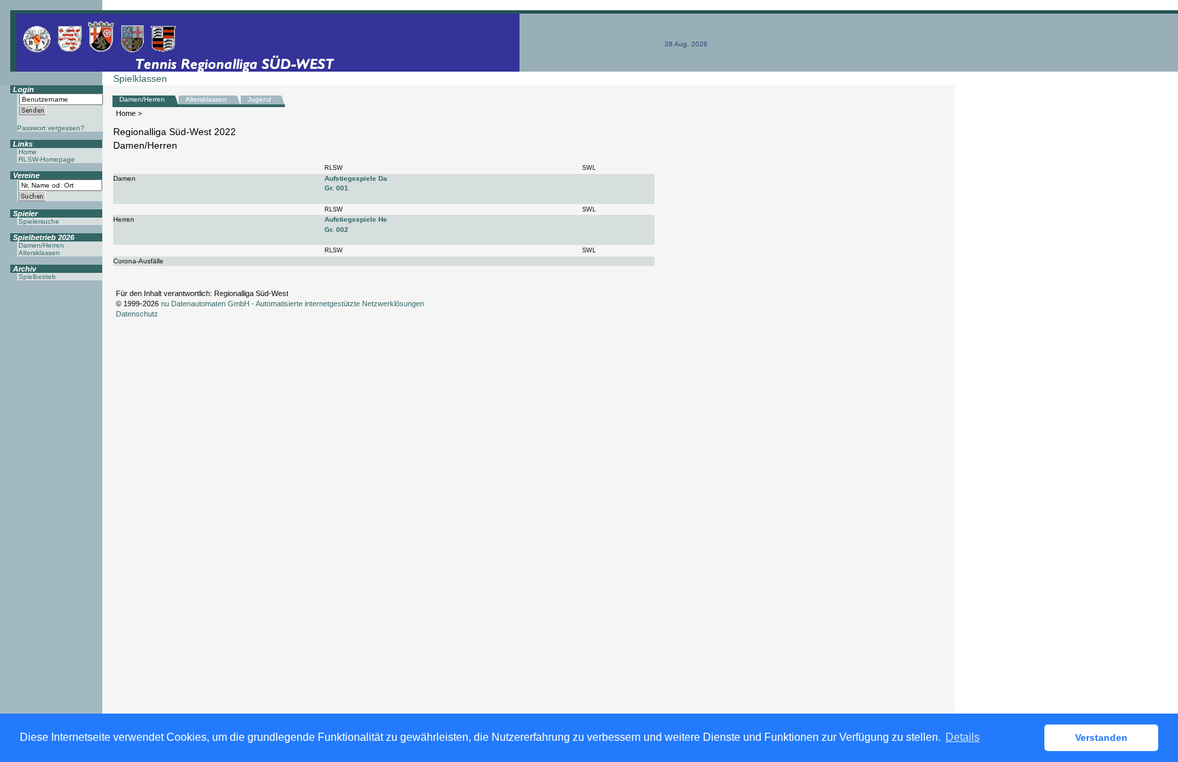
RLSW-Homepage (46, 159)
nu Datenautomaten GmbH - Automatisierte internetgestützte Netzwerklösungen (292, 303)
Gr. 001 (336, 188)
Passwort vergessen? (51, 128)
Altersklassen (206, 99)
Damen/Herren (142, 99)
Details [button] (963, 737)
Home (126, 113)
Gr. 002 (336, 229)
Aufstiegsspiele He (355, 219)
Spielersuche (38, 221)
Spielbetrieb (37, 276)
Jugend (259, 99)
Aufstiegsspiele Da (355, 178)
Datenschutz (137, 314)
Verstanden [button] (1101, 737)
